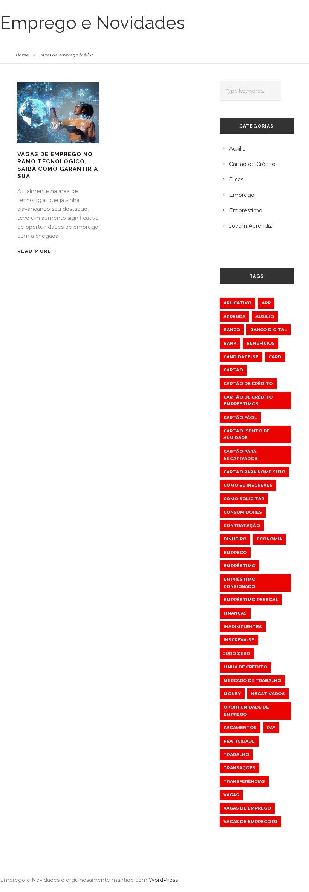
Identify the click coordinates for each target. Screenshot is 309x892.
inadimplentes (242, 626)
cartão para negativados (240, 455)
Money (232, 693)
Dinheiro (234, 539)
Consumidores (242, 512)
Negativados (268, 693)
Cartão (233, 370)
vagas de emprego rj (250, 821)
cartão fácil (240, 417)
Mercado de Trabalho (252, 680)
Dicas (236, 179)
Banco (231, 329)
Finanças (235, 613)
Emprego (241, 195)
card (275, 356)
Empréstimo (245, 210)
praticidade (239, 741)
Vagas (231, 795)
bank (229, 343)
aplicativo (237, 303)
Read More (34, 251)
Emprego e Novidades (92, 22)
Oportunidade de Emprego (246, 711)
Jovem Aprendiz (250, 225)
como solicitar (243, 498)
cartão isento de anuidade (246, 434)
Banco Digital (268, 329)
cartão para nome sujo (254, 472)
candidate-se (241, 356)
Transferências (244, 781)
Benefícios (260, 343)
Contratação (241, 525)
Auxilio (264, 316)
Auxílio (237, 148)
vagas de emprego (247, 808)
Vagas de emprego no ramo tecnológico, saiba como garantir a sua (57, 165)
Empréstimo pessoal (250, 599)
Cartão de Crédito (252, 164)
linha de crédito (245, 667)
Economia (269, 539)
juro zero (236, 653)
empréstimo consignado (239, 583)
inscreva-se (238, 639)
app (266, 303)
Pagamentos (240, 727)
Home (22, 55)
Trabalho (236, 754)
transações (239, 767)
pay (271, 727)
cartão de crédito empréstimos (248, 400)
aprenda (234, 316)
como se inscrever (247, 485)
